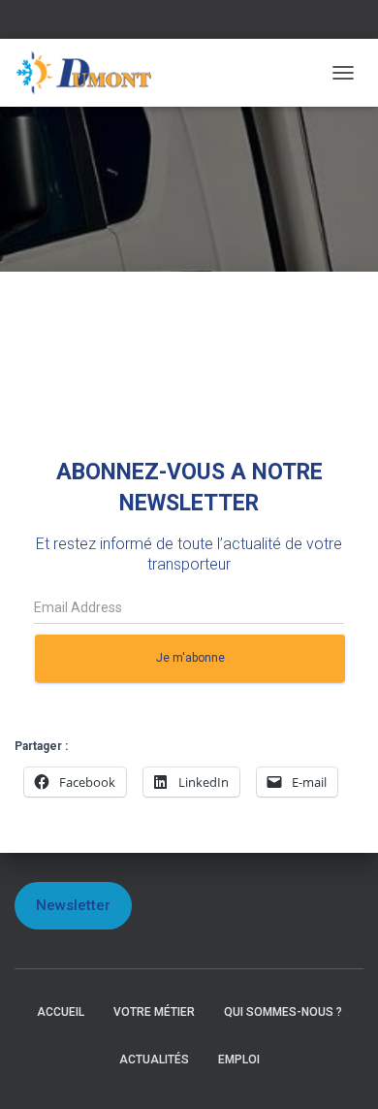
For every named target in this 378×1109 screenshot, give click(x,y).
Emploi (239, 1059)
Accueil (60, 1012)
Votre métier (154, 1012)
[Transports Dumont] (93, 73)
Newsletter (73, 905)
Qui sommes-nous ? (283, 1012)
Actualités (154, 1059)
